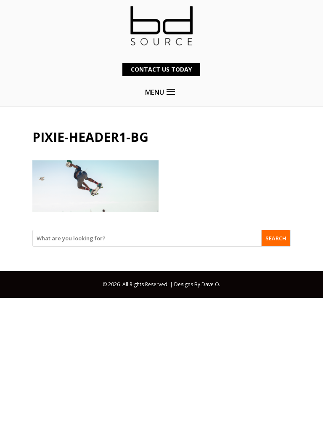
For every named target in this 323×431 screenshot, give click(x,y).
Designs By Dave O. (197, 284)
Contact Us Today (161, 69)
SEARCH (275, 238)
